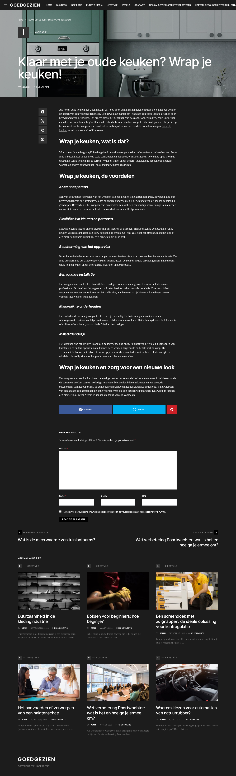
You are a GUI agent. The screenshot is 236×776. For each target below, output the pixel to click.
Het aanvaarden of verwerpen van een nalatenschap (46, 710)
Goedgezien (25, 5)
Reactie (63, 448)
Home (20, 20)
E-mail (104, 496)
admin (24, 628)
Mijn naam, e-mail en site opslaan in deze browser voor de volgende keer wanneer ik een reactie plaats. (115, 512)
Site (144, 496)
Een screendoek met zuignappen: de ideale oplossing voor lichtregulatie (186, 621)
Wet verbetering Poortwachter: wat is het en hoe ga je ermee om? (116, 713)
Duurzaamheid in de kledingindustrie (36, 619)
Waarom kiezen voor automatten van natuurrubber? (186, 710)
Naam (62, 496)
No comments (61, 628)
